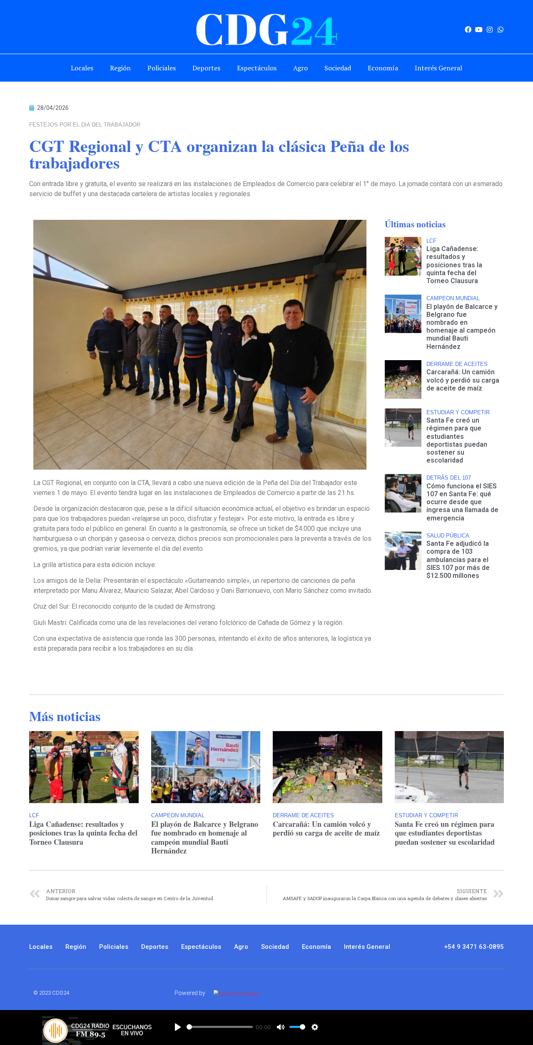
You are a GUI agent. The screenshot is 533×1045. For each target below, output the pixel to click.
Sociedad (337, 67)
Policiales (161, 67)
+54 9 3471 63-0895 (474, 946)
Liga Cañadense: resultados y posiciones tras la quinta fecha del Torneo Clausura (454, 265)
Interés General (438, 67)
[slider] (220, 1027)
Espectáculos (256, 67)
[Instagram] (489, 29)
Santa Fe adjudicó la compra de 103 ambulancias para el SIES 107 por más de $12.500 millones (458, 560)
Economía (383, 67)
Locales (82, 67)
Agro (300, 67)
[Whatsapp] (500, 29)
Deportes (206, 67)
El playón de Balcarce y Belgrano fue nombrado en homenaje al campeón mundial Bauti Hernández (462, 327)
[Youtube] (479, 29)
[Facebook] (468, 29)
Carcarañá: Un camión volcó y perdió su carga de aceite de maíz (462, 380)
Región (120, 67)
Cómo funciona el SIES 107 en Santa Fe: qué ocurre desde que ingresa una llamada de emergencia (462, 502)
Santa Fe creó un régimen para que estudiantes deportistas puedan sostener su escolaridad (456, 440)
